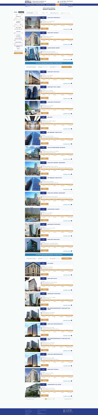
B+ (17, 29)
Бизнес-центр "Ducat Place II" (53, 71)
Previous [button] (26, 38)
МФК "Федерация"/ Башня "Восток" (54, 132)
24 (31, 207)
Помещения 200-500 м (40, 4)
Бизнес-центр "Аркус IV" (52, 278)
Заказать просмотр (44, 29)
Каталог (57, 4)
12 (66, 12)
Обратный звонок (70, 1)
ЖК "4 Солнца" (50, 263)
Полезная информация (41, 410)
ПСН (21, 14)
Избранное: (70, 6)
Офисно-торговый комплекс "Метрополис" (56, 147)
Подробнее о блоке (66, 29)
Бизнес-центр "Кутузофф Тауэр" (54, 102)
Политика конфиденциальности (41, 413)
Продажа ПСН (28, 412)
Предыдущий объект (30, 398)
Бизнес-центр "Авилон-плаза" (53, 239)
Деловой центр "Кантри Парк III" (53, 224)
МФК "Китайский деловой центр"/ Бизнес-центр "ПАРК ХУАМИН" (58, 309)
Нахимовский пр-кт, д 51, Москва (54, 384)
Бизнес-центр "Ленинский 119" (53, 17)
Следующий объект (68, 398)
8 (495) (62, 1)
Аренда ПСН (27, 414)
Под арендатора (19, 37)
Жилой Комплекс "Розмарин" (53, 209)
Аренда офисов (28, 410)
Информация (62, 4)
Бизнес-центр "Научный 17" (53, 32)
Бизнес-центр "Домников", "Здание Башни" (56, 162)
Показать (18, 53)
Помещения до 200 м (30, 4)
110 (53, 398)
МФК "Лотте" (49, 117)
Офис (17, 14)
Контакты (68, 4)
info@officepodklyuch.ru (63, 2)
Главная (26, 6)
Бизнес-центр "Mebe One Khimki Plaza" (55, 354)
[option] (32, 23)
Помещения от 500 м (50, 4)
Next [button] (39, 38)
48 (69, 12)
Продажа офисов (28, 411)
